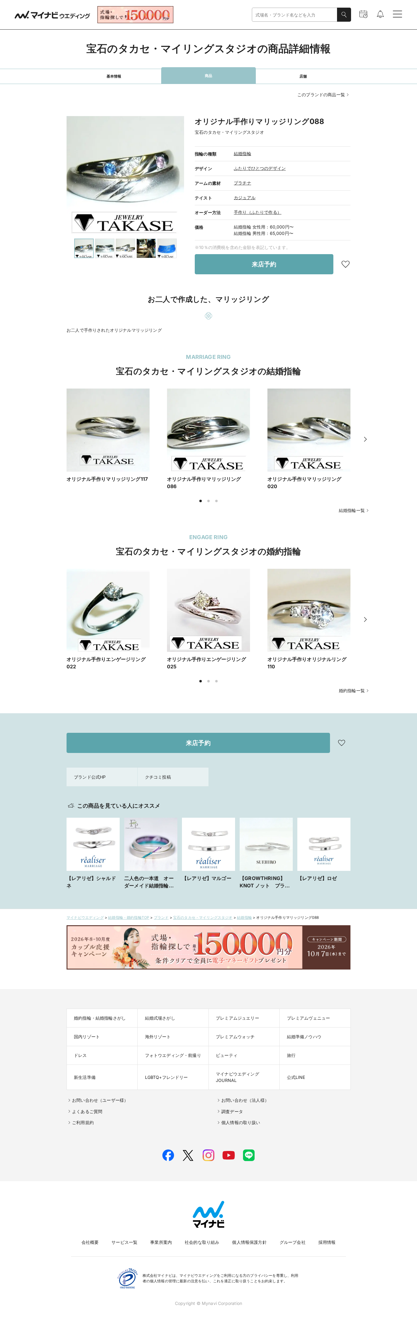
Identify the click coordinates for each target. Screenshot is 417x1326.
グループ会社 (293, 1242)
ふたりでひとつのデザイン (260, 168)
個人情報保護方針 (249, 1242)
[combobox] (295, 15)
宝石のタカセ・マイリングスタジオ (203, 917)
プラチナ (242, 182)
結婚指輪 (242, 153)
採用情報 (327, 1242)
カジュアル (245, 197)
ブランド (161, 917)
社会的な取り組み (202, 1242)
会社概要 (90, 1242)
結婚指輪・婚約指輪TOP (128, 917)
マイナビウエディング (85, 917)
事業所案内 (161, 1242)
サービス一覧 (124, 1242)
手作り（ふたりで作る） (257, 212)
